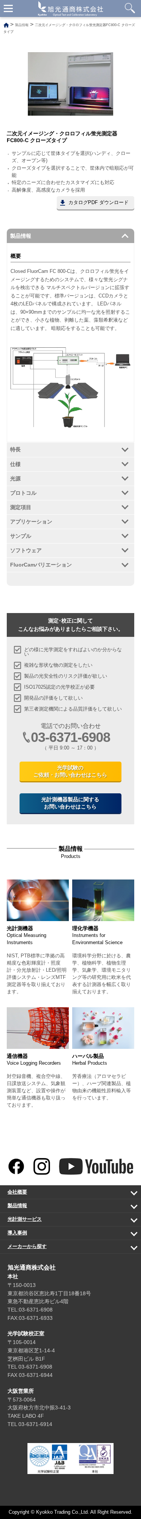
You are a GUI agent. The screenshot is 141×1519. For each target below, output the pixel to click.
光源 (15, 478)
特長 (15, 449)
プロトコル (23, 493)
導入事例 (66, 1235)
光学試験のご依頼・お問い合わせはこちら (70, 771)
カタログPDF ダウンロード (98, 202)
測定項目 (20, 507)
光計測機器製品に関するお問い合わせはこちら (70, 803)
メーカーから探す (66, 1248)
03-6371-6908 (70, 737)
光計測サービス (66, 1221)
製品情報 (20, 236)
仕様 (15, 464)
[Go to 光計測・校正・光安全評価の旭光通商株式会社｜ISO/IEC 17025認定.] (6, 25)
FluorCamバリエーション (41, 565)
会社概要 (66, 1193)
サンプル (20, 536)
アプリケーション (31, 522)
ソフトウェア (26, 550)
